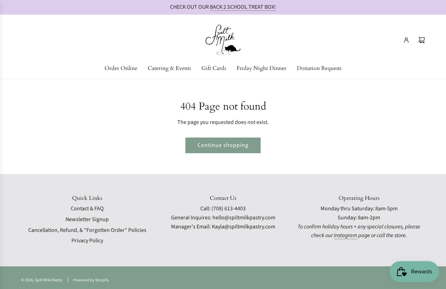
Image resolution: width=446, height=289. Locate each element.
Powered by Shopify (91, 280)
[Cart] (421, 40)
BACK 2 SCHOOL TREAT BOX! (243, 7)
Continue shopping (223, 145)
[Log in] (406, 40)
